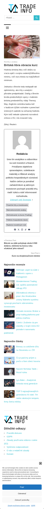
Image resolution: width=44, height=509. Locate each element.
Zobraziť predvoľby (22, 500)
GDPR (33, 505)
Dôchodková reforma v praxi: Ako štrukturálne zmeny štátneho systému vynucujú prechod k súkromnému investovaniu (21, 300)
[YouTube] (29, 229)
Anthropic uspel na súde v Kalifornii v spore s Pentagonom (27, 273)
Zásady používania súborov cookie (19, 505)
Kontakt (10, 454)
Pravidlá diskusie (14, 433)
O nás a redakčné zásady (18, 450)
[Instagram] (22, 229)
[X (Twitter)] (18, 229)
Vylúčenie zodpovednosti (17, 447)
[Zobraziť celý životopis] (32, 200)
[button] (40, 463)
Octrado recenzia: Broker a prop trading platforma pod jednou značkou (28, 314)
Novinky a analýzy (10, 62)
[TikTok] (25, 229)
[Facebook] (15, 229)
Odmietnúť (22, 494)
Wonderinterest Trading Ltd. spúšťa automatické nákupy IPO (26, 284)
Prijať (22, 487)
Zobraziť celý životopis (20, 200)
